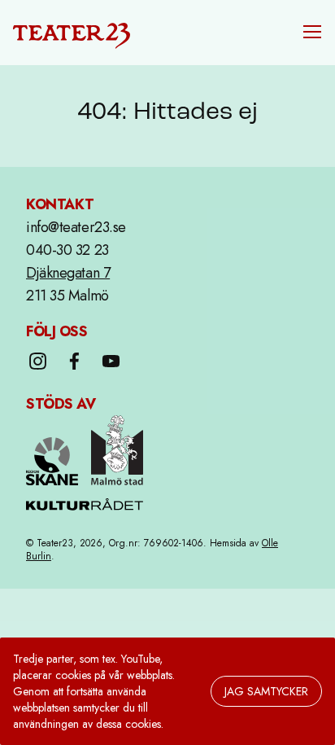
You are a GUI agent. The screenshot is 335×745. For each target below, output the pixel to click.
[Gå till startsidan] (71, 32)
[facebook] (74, 361)
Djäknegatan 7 (68, 272)
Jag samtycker (266, 691)
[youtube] (111, 361)
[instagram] (38, 361)
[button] (312, 31)
